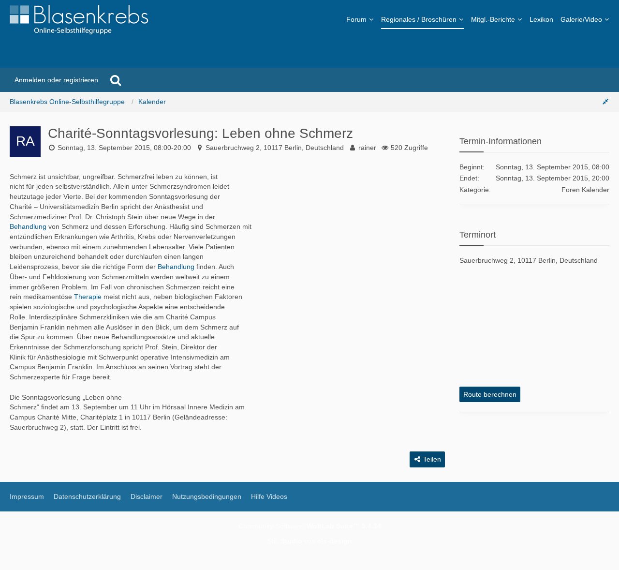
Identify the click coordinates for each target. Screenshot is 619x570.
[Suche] (115, 80)
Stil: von (309, 541)
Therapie (88, 296)
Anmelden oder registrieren (56, 80)
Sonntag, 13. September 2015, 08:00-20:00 (124, 147)
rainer (367, 147)
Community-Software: (309, 526)
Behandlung (28, 226)
